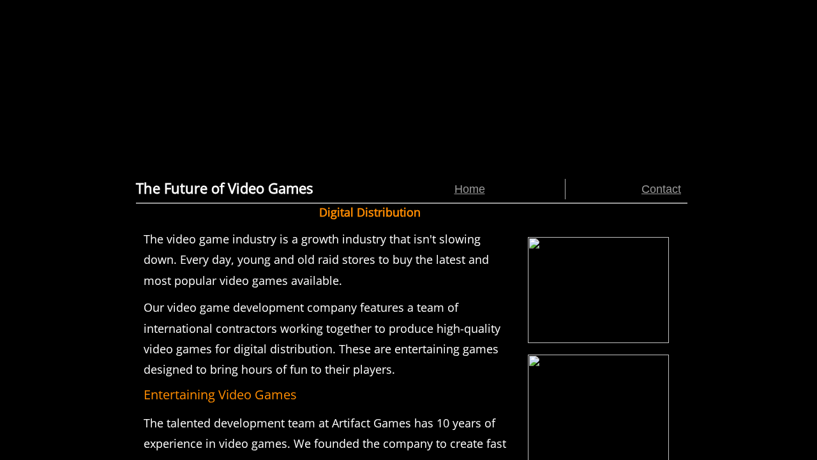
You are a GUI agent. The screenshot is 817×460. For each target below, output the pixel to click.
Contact (661, 189)
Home (469, 189)
